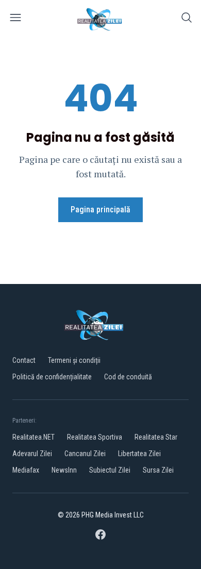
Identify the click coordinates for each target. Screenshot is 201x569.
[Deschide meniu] (15, 19)
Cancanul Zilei (85, 453)
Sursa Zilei (158, 470)
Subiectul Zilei (109, 470)
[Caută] (186, 19)
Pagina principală (100, 209)
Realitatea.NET (33, 437)
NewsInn (64, 470)
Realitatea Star (156, 437)
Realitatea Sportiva (94, 437)
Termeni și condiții (74, 360)
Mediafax (25, 470)
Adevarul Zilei (32, 453)
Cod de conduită (128, 377)
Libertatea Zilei (139, 453)
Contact (24, 360)
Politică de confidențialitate (52, 377)
